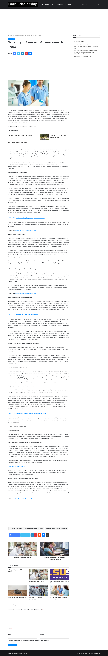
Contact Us (97, 653)
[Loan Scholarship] (23, 4)
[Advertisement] (54, 21)
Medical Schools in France (36, 581)
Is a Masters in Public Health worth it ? (58, 598)
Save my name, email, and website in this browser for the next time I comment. (29, 640)
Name (10, 628)
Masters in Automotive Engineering (35, 598)
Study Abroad (68, 4)
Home (10, 35)
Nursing (49, 116)
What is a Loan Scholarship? (81, 44)
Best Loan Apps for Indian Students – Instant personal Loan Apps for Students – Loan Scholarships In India (85, 52)
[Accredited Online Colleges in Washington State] (44, 137)
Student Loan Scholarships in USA (82, 56)
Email (9, 634)
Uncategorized (16, 35)
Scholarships (60, 4)
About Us (91, 653)
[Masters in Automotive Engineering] (38, 590)
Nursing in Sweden (16, 528)
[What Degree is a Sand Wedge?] (17, 590)
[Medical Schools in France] (38, 574)
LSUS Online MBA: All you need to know (59, 582)
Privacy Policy (84, 653)
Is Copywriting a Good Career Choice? (16, 570)
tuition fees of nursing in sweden (57, 528)
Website (42, 634)
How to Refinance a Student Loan (17, 142)
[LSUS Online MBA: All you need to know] (59, 574)
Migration (47, 4)
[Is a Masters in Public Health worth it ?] (59, 590)
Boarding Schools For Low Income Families (20, 135)
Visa (42, 4)
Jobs (53, 4)
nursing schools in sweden (34, 528)
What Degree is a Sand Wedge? (17, 597)
